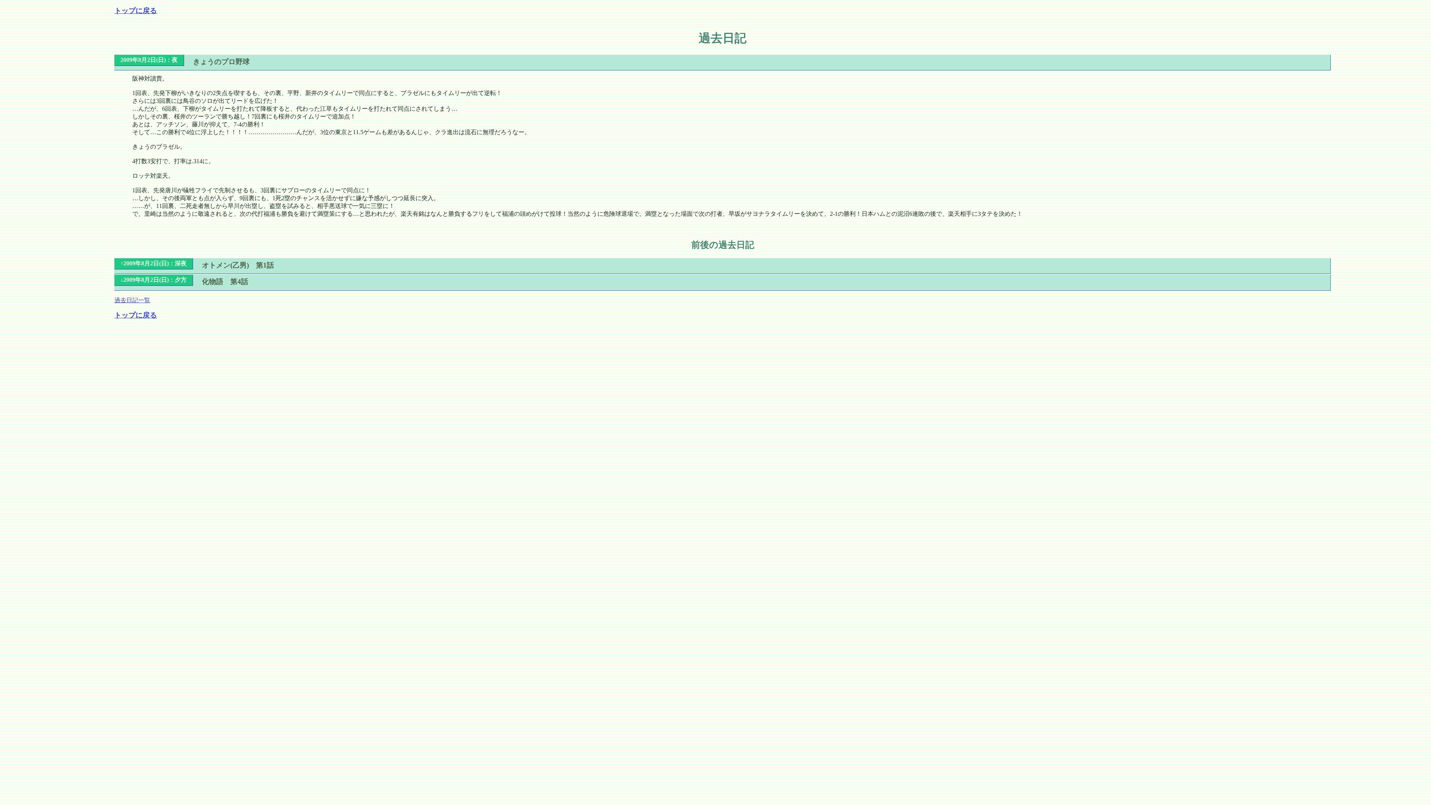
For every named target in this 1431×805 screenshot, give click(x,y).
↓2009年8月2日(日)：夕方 (153, 280)
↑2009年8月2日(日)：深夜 (153, 263)
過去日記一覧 (132, 300)
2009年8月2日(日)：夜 (149, 60)
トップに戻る (135, 11)
